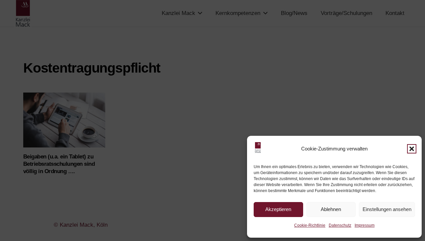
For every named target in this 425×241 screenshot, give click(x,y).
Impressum (365, 225)
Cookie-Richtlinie (309, 225)
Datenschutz (340, 225)
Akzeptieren (278, 209)
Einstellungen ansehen (387, 209)
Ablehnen (331, 209)
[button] (411, 148)
